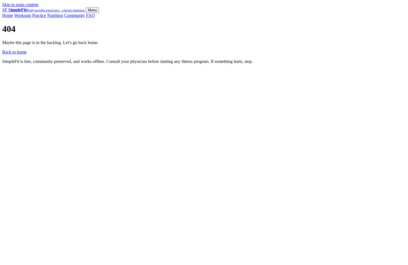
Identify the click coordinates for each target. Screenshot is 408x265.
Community (74, 15)
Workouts (22, 15)
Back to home (14, 52)
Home (7, 15)
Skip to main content (20, 4)
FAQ (90, 15)
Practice (39, 15)
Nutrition (55, 15)
